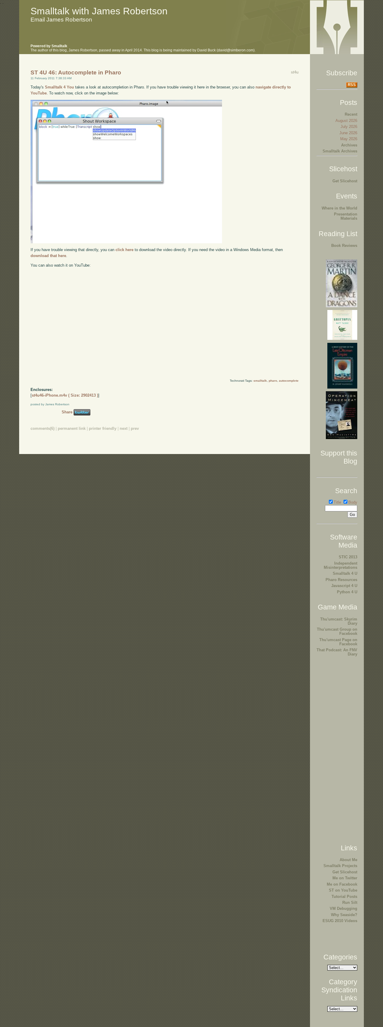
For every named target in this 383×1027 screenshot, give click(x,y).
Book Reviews (344, 245)
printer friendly (102, 428)
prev (135, 428)
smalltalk (260, 380)
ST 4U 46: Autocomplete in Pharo (76, 72)
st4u (295, 72)
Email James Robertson (61, 19)
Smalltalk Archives (340, 151)
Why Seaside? (344, 915)
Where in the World (339, 208)
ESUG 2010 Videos (340, 921)
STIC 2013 (348, 557)
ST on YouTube (343, 890)
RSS (352, 84)
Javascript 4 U (344, 585)
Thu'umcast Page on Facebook (338, 642)
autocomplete (289, 380)
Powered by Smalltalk (49, 46)
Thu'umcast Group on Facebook (337, 631)
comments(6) (42, 428)
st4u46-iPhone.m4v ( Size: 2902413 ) (65, 395)
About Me (348, 860)
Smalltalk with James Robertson (99, 11)
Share (67, 412)
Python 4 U (347, 592)
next (123, 428)
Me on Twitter (344, 878)
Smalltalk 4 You (59, 87)
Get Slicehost (344, 181)
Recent (351, 114)
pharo (273, 380)
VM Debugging (343, 908)
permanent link (72, 428)
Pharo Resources (341, 579)
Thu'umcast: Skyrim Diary (338, 621)
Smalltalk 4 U (345, 573)
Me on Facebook (342, 884)
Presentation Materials (345, 216)
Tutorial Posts (344, 896)
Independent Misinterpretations (340, 565)
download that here (48, 255)
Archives (349, 145)
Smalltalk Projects (340, 866)
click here (124, 249)
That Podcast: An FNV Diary (337, 652)
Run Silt (349, 902)
